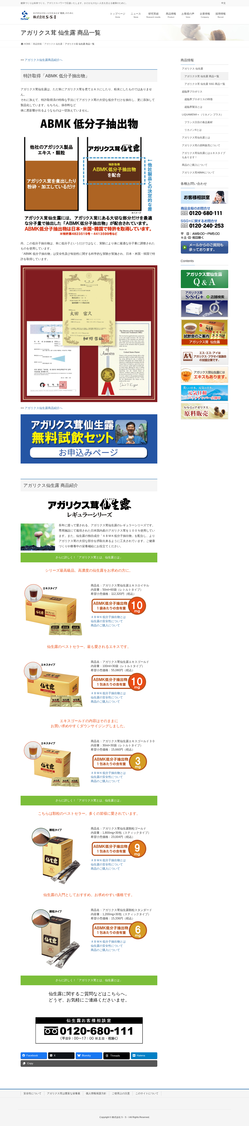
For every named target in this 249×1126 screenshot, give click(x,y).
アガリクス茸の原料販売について (201, 145)
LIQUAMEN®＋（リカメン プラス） (202, 114)
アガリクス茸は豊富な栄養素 (63, 1093)
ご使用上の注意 (121, 1093)
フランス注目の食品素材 (198, 122)
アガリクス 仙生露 (192, 68)
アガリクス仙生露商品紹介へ (44, 59)
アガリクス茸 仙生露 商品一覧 (201, 76)
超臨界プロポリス (192, 91)
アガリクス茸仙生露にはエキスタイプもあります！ (203, 155)
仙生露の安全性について (107, 621)
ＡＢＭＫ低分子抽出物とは (108, 617)
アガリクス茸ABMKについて (198, 172)
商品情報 (187, 60)
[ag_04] (89, 439)
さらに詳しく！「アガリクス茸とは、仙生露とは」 (88, 557)
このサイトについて (146, 1093)
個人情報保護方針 (96, 1093)
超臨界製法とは (193, 106)
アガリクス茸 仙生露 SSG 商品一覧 (204, 83)
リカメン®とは (193, 129)
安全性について (32, 1093)
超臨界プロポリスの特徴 (198, 99)
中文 (223, 3)
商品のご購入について (105, 625)
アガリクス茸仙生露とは (196, 137)
